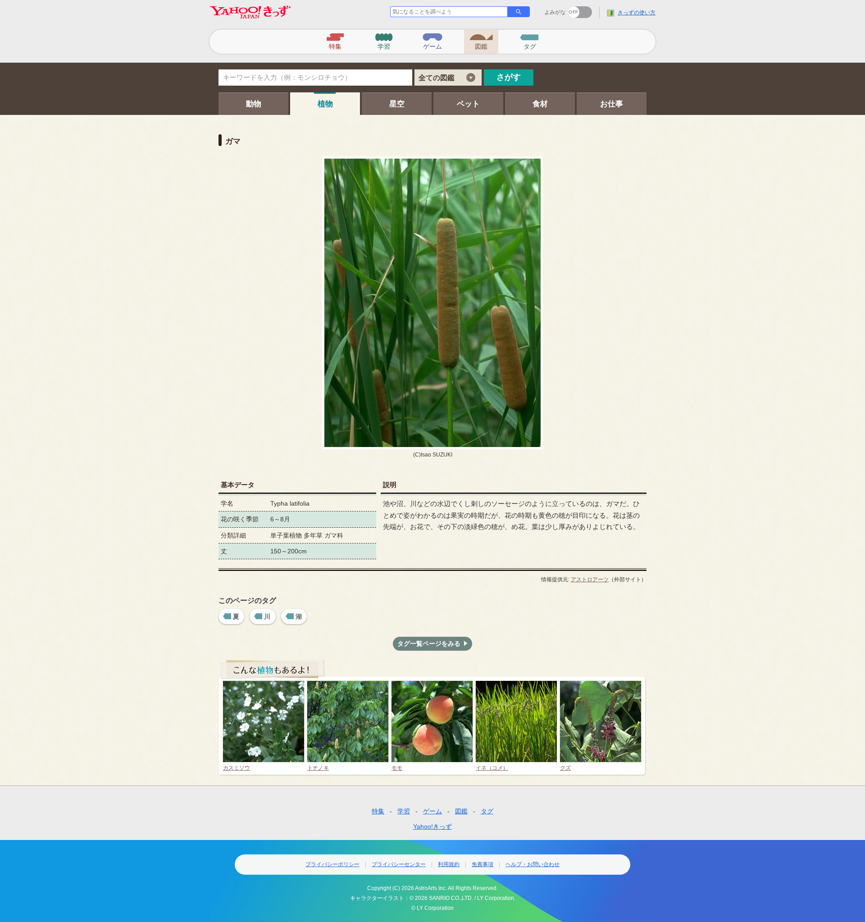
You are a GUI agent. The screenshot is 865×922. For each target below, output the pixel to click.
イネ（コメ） (492, 768)
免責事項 (482, 864)
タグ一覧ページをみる (428, 643)
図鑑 (461, 811)
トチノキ (318, 768)
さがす (508, 77)
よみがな (555, 12)
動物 (253, 104)
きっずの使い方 (637, 12)
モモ (397, 768)
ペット (468, 104)
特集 (378, 811)
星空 (397, 104)
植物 (325, 104)
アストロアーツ (590, 579)
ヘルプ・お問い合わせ (532, 864)
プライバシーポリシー (332, 864)
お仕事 (611, 104)
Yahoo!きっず (432, 826)
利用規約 (449, 864)
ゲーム (432, 811)
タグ (487, 811)
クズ (565, 768)
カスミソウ (236, 768)
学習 (403, 811)
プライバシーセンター (399, 864)
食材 (540, 104)
